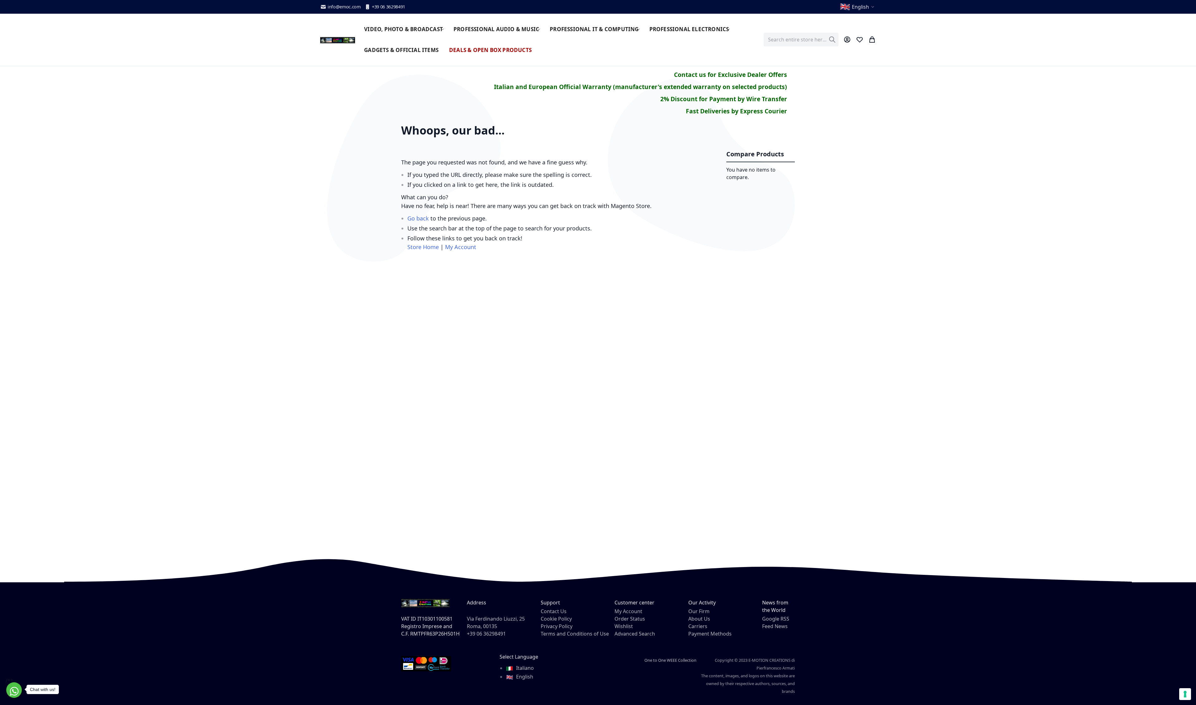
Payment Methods (710, 633)
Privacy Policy (556, 626)
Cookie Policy (556, 618)
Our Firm (699, 611)
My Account (460, 247)
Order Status (630, 618)
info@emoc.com (344, 7)
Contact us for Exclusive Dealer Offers (730, 74)
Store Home (423, 247)
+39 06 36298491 (388, 7)
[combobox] (801, 39)
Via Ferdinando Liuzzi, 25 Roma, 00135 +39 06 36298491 (496, 626)
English (524, 676)
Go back (418, 218)
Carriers (697, 626)
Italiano (524, 668)
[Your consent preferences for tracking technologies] (1185, 694)
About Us (699, 618)
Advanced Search (635, 633)
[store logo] (337, 39)
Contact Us (554, 611)
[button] (857, 7)
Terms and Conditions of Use (575, 633)
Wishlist (624, 626)
